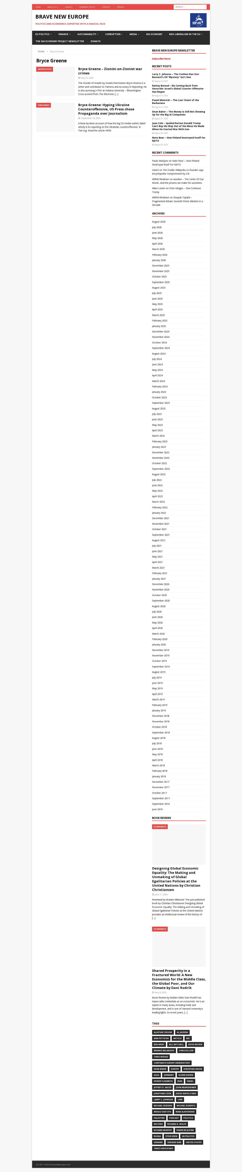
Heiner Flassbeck (163, 1081)
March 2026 (158, 249)
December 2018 (160, 715)
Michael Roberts (186, 1105)
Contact (106, 7)
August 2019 (158, 671)
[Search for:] (190, 6)
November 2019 (160, 655)
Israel (190, 1081)
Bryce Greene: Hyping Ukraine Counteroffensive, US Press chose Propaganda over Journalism (106, 109)
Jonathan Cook (162, 1093)
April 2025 (157, 309)
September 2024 (161, 347)
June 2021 (157, 551)
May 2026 (157, 238)
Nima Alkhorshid (185, 1111)
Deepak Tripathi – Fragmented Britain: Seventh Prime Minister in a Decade (177, 201)
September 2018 (161, 732)
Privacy (120, 7)
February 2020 (159, 639)
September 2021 (161, 534)
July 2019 (157, 677)
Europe (175, 1069)
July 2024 (157, 359)
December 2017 (160, 781)
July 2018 (157, 743)
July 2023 (157, 413)
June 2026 (157, 232)
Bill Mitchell (176, 1044)
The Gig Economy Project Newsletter (60, 41)
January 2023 (159, 446)
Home (38, 7)
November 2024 (160, 336)
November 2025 (160, 271)
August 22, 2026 (161, 81)
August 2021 (158, 540)
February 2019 (159, 705)
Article (177, 1038)
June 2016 (157, 809)
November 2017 (160, 787)
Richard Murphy (163, 1130)
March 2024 (158, 381)
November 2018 (160, 721)
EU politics (42, 34)
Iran (179, 1081)
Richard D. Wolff (176, 1124)
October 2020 (159, 595)
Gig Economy (154, 34)
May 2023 (157, 424)
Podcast (174, 1118)
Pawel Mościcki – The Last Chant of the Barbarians (175, 102)
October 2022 (159, 463)
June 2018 (157, 748)
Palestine (159, 1118)
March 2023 (158, 435)
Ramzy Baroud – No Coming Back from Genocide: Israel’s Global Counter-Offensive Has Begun (177, 88)
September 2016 (161, 803)
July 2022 (157, 479)
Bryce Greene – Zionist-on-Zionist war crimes (110, 71)
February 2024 (159, 386)
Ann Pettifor (161, 1038)
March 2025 (158, 315)
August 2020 (158, 606)
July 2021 (157, 545)
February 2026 (159, 254)
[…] (116, 94)
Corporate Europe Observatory (172, 1062)
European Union (193, 1069)
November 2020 (160, 589)
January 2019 (159, 710)
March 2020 (158, 633)
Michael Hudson (163, 1105)
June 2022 (157, 485)
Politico (188, 1118)
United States (194, 1142)
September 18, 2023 (90, 118)
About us (51, 7)
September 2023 (161, 402)
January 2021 (159, 578)
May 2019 (157, 688)
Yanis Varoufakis (163, 1148)
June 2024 (157, 364)
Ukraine (158, 1142)
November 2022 (160, 457)
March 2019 (158, 699)
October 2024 (159, 342)
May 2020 (157, 622)
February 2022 (159, 507)
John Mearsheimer (186, 1087)
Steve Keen (171, 1136)
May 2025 (157, 304)
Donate (68, 7)
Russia (157, 1136)
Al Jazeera (182, 1032)
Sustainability (86, 34)
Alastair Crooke (163, 1032)
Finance (63, 34)
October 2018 (159, 726)
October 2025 (159, 276)
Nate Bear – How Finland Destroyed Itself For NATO (178, 139)
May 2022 (157, 490)
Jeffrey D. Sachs (162, 1087)
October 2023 (159, 397)
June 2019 (157, 683)
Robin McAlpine (185, 1130)
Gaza (156, 1075)
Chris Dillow (186, 1050)
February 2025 (159, 320)
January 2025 (159, 326)
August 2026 (158, 221)
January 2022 (159, 512)
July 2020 (157, 611)
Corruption (113, 34)
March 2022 (158, 501)
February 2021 (159, 573)
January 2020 (159, 644)
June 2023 (157, 419)
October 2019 (159, 660)
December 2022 (160, 452)
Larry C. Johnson (163, 1099)
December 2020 (160, 584)
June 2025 (157, 298)
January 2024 (159, 391)
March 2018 (158, 765)
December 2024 (160, 331)
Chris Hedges (161, 1056)
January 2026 (159, 260)
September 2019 (161, 666)
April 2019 (157, 694)
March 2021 (158, 567)
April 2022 (157, 496)
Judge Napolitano (186, 1093)
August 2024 (158, 353)
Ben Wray (159, 1044)
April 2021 (157, 562)
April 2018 (157, 759)
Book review (195, 1044)
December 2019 (160, 650)
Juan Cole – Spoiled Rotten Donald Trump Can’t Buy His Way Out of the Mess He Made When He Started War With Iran (178, 126)
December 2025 (160, 265)
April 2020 (157, 628)
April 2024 (157, 375)
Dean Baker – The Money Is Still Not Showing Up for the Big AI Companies (178, 113)
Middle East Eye (162, 1111)
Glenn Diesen (185, 1075)
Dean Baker (160, 1069)
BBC (188, 1038)
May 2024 (157, 370)
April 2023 (157, 430)
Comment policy (87, 7)
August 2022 (158, 474)
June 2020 (157, 617)
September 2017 (161, 798)
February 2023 (159, 441)
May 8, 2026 (160, 992)
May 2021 (157, 556)
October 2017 (159, 792)
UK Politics (188, 1136)
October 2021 (159, 529)
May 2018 (157, 754)
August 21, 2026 (161, 95)
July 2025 (157, 293)
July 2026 (157, 227)
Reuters (158, 1124)
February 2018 (159, 770)
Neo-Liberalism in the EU (184, 34)
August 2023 (158, 408)
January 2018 (159, 776)
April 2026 (157, 243)
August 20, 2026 (161, 133)
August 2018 (158, 737)
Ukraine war (174, 1142)
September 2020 (161, 600)
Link (180, 1099)
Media (133, 34)
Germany (169, 1075)
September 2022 (161, 468)
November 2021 (160, 523)
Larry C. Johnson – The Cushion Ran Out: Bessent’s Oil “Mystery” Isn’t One (175, 76)
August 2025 (158, 287)
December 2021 (160, 518)
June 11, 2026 (161, 894)
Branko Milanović (164, 1050)
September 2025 (161, 282)
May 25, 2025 (87, 77)
